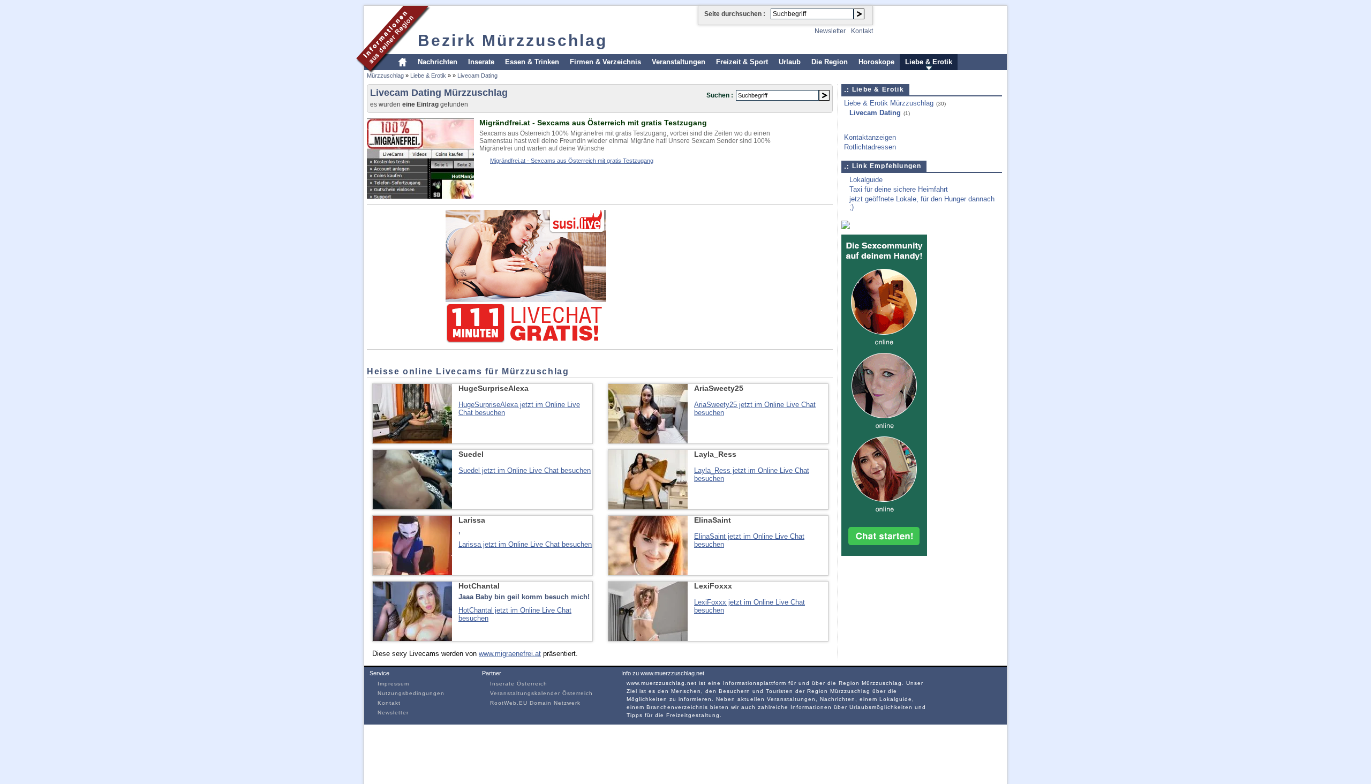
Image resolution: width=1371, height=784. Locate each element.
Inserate (481, 62)
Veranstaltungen (678, 62)
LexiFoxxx (713, 586)
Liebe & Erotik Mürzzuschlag (888, 103)
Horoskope (876, 62)
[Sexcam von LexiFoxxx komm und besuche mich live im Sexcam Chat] (648, 639)
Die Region (829, 62)
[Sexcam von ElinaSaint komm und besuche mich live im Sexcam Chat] (648, 573)
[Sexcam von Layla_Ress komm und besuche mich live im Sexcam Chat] (648, 507)
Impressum (393, 684)
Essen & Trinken (532, 62)
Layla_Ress (715, 454)
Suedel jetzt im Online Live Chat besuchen (524, 470)
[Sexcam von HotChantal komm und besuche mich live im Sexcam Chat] (412, 639)
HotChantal (479, 586)
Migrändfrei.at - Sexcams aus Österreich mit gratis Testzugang (593, 122)
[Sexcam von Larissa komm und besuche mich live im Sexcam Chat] (412, 573)
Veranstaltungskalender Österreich (541, 693)
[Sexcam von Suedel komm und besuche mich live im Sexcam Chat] (412, 507)
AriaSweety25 (718, 388)
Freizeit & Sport (742, 62)
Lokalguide (866, 180)
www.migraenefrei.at (510, 654)
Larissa (471, 520)
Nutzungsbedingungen (411, 693)
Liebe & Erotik (928, 62)
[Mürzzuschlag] (393, 71)
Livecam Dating (477, 75)
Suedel (471, 454)
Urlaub (790, 62)
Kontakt (862, 31)
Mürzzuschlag (385, 75)
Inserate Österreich (518, 684)
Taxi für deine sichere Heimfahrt (898, 189)
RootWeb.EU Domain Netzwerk (535, 703)
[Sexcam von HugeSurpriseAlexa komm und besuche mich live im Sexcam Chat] (412, 441)
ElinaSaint (712, 520)
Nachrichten (437, 62)
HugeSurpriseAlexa (493, 388)
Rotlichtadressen (870, 147)
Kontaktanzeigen (870, 137)
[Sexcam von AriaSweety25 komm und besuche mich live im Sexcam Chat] (648, 441)
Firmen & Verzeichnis (605, 62)
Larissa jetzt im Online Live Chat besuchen (525, 544)
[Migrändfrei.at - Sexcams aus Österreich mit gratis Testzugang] (420, 196)
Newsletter (830, 31)
